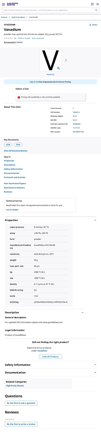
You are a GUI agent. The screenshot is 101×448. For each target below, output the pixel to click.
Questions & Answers (14, 187)
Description (9, 164)
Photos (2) (50, 74)
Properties (9, 160)
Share (94, 25)
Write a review (24, 38)
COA (8, 144)
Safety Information (13, 169)
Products (4, 17)
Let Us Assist (12, 209)
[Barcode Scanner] (92, 4)
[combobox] (50, 10)
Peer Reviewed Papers (15, 183)
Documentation (11, 173)
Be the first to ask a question (21, 403)
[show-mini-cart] (97, 4)
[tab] (6, 17)
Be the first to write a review (22, 425)
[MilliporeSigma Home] (12, 4)
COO (18, 144)
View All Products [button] (50, 356)
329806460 (76, 124)
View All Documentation (15, 150)
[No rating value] (9, 38)
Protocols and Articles (14, 177)
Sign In (33, 82)
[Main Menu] (3, 4)
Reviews (8, 191)
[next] (66, 60)
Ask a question (38, 38)
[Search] (96, 10)
